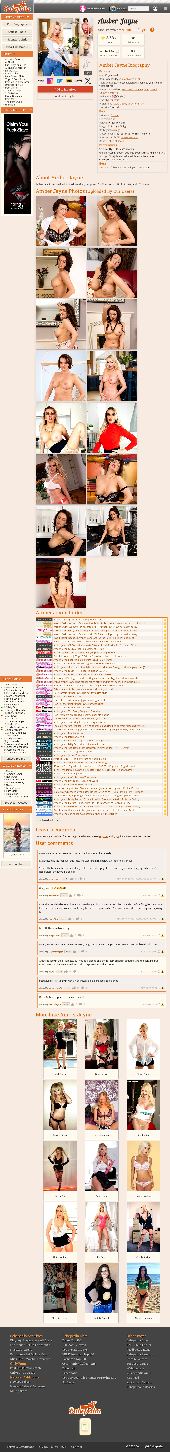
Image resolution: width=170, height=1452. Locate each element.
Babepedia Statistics (141, 1387)
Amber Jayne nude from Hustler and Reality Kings (80, 762)
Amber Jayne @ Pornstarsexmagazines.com (77, 619)
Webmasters (135, 1368)
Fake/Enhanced (116, 141)
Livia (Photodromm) (18, 796)
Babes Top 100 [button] (16, 758)
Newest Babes (20, 1381)
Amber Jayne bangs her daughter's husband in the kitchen (85, 813)
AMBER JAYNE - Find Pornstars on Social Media (79, 758)
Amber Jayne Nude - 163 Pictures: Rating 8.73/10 (80, 670)
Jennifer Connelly (16, 712)
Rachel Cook (14, 724)
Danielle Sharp (60, 1134)
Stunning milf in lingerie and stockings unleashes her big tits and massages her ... (97, 678)
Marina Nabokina (16, 752)
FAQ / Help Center (139, 1345)
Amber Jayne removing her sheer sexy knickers (79, 722)
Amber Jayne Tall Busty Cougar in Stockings (77, 711)
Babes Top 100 (71, 1340)
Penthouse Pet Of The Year (28, 1354)
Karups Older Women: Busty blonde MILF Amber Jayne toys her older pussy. (95, 634)
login (116, 836)
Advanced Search (139, 1382)
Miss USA (17, 1359)
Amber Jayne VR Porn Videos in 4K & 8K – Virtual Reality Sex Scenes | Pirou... (95, 645)
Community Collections (79, 1363)
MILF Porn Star (136, 103)
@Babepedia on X (139, 1373)
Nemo (51, 971)
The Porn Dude (13, 101)
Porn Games (12, 87)
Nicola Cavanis (14, 698)
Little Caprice (13, 788)
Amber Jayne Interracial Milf (68, 736)
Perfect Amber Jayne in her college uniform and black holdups (87, 641)
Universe (43, 1359)
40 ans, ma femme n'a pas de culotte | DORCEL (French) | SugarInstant (93, 769)
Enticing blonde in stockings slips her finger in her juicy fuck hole (88, 685)
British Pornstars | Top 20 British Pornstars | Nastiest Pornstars (89, 656)
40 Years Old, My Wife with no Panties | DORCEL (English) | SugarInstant (94, 766)
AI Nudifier (11, 62)
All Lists (68, 1382)
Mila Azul (12, 715)
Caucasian (114, 100)
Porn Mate (11, 99)
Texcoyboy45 (55, 1004)
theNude (10, 104)
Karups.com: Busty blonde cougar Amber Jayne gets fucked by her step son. (95, 630)
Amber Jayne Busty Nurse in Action (72, 784)
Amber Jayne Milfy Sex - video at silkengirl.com (79, 744)
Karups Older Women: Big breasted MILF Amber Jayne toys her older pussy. (95, 626)
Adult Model (119, 103)
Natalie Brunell (101, 1317)
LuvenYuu (53, 919)
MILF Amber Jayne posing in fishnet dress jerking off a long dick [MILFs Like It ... (97, 795)
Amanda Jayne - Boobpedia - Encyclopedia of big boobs (84, 652)
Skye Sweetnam (60, 1317)
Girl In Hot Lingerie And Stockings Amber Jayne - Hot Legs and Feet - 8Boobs (96, 788)
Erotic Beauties (13, 96)
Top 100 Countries (74, 1377)
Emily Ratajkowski (17, 727)
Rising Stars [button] (16, 864)
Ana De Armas (14, 684)
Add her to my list (65, 96)
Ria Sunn (101, 1256)
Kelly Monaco (14, 738)
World (30, 1359)
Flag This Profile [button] (17, 47)
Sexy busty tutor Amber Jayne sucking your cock (80, 718)
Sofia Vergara (14, 729)
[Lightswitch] (85, 1426)
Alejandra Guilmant (17, 744)
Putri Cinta (11, 790)
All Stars (46, 1340)
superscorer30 (55, 988)
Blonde (115, 115)
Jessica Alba (13, 741)
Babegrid (68, 1368)
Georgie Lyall (102, 1073)
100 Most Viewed (74, 1345)
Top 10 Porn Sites (15, 79)
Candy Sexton (143, 1256)
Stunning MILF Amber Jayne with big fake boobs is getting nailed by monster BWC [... (100, 729)
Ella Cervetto (14, 735)
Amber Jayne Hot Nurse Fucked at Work (75, 780)
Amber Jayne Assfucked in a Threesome (75, 777)
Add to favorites (65, 89)
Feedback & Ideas (138, 1349)
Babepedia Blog (137, 1340)
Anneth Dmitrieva (16, 732)
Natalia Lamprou (143, 1317)
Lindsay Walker (143, 1195)
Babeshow (69, 1373)
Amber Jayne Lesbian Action (68, 733)
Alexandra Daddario (17, 693)
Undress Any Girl (14, 84)
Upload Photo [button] (17, 32)
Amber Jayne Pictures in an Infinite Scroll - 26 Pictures (82, 659)
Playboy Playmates (24, 1340)
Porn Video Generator (17, 82)
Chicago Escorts (14, 59)
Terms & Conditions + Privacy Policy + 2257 (37, 1447)
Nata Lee (12, 718)
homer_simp (54, 879)
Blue (112, 119)
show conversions (129, 137)
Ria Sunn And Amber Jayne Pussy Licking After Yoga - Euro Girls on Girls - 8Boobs (98, 791)
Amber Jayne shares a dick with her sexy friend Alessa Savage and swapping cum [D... (100, 667)
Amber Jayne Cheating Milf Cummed (73, 751)
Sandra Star (143, 1134)
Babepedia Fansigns (141, 1354)
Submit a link (48, 820)
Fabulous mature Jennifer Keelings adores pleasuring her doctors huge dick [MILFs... (99, 725)
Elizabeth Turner (15, 701)
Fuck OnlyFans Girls (15, 65)
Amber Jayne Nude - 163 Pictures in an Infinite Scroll (82, 674)
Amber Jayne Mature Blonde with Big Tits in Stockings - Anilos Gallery (91, 802)
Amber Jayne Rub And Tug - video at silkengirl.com (81, 740)
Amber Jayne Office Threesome (70, 755)
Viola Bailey (12, 793)
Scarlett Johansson (17, 746)
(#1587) (114, 92)
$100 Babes (11, 93)
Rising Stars (18, 1391)
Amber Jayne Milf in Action (67, 696)
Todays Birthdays (75, 1349)
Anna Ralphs (12, 704)
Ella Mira (10, 785)
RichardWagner (56, 951)
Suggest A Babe (137, 1363)
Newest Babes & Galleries (27, 1386)
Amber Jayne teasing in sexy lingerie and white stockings (84, 663)
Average (115, 130)
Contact (76, 1447)
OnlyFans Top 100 (22, 1372)
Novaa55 (60, 1195)
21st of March (126, 79)
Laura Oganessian (16, 695)
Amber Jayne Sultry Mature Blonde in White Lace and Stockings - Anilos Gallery (96, 806)
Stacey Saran (143, 1073)
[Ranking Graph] (117, 51)
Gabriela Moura (15, 749)
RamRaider (54, 895)
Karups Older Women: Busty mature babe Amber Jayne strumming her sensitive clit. (99, 623)
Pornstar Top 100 (74, 1359)
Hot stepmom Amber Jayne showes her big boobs (81, 714)
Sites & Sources (137, 1359)
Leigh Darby (60, 1073)
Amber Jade (102, 1195)
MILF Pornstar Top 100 (78, 1354)
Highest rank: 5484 (109, 55)
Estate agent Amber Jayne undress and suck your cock (83, 689)
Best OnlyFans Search (25, 1368)
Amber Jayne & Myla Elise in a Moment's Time (78, 648)
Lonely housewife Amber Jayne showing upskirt (79, 700)
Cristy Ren (11, 707)
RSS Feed (133, 1377)
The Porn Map (13, 90)
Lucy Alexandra (102, 1134)
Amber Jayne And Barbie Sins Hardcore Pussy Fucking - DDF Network (91, 747)
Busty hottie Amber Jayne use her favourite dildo (80, 692)
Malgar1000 (54, 935)
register (103, 836)
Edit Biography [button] (17, 24)
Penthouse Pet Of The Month (30, 1345)
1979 (137, 79)
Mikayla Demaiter (16, 710)
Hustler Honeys (21, 1349)
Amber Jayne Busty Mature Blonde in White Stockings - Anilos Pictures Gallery (96, 799)
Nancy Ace (11, 776)
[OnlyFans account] (60, 80)
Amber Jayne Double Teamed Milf (72, 707)
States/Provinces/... (103, 1377)
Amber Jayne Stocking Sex (67, 773)
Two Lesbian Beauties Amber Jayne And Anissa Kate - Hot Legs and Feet (93, 637)
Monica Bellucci (14, 687)
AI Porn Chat (12, 73)
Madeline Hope (15, 721)
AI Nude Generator (15, 67)
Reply (65, 879)
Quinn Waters (60, 1256)
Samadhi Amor (14, 773)
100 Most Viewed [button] (16, 802)
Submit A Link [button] (17, 39)
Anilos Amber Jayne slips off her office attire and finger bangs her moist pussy (96, 681)
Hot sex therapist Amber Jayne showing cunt (78, 703)
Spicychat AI (11, 70)
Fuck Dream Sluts (14, 76)
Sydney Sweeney (15, 690)
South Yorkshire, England (135, 89)
